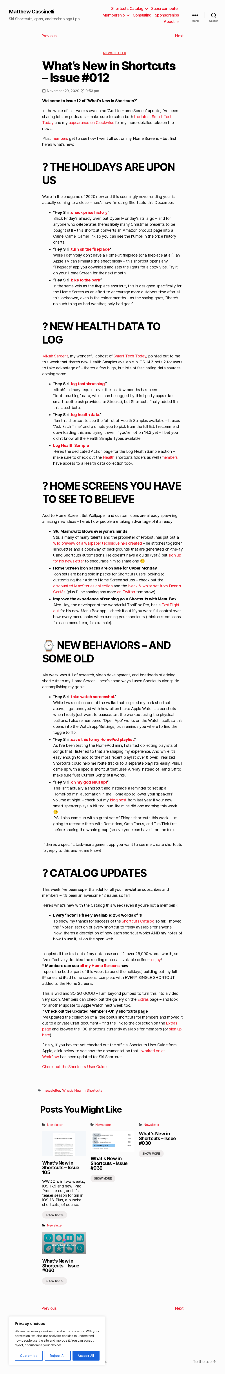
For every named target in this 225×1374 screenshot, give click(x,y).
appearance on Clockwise (91, 122)
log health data (85, 414)
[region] (57, 1340)
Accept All (86, 1355)
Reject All (57, 1355)
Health (108, 457)
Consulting (142, 15)
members (60, 138)
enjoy (156, 959)
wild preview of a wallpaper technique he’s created (97, 543)
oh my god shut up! (89, 782)
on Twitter (126, 592)
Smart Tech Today (130, 356)
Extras (143, 999)
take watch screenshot (92, 696)
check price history (89, 212)
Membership (114, 15)
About (169, 21)
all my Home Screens (100, 965)
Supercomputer (165, 8)
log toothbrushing (88, 383)
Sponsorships (167, 15)
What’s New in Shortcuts (82, 1090)
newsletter (52, 1090)
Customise (29, 1355)
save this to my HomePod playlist (102, 739)
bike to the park (85, 280)
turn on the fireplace (90, 249)
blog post (118, 800)
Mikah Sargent (55, 356)
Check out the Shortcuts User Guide (74, 1066)
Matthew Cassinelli (31, 11)
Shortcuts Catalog (127, 8)
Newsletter (114, 53)
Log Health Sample (71, 445)
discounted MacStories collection (82, 586)
